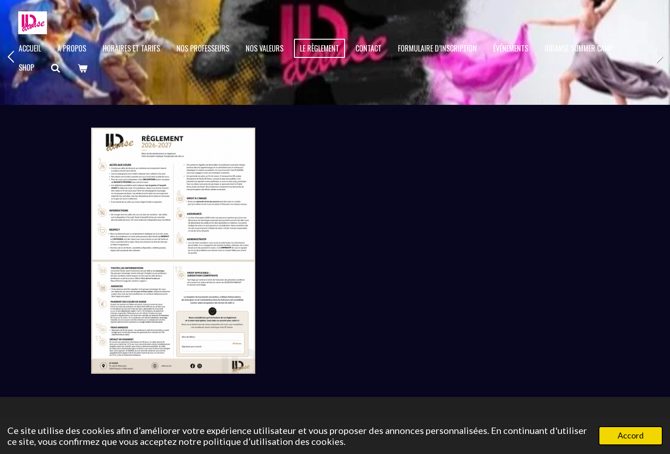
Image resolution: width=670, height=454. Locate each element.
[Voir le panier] (82, 67)
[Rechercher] (56, 67)
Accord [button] (631, 435)
